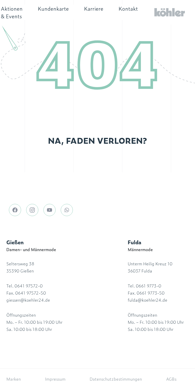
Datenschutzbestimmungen (116, 379)
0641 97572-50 (30, 293)
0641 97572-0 (28, 286)
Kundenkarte (53, 8)
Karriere (93, 8)
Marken (13, 379)
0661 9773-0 (148, 286)
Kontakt (128, 8)
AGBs (171, 379)
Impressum (55, 379)
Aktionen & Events (12, 12)
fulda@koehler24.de (147, 300)
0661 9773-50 (151, 293)
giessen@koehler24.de (28, 300)
